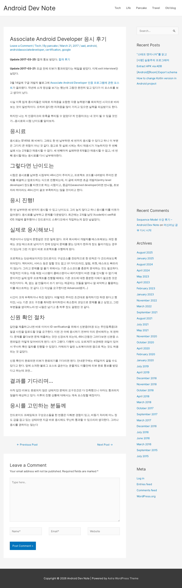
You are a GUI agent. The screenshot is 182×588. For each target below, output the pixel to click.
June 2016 (143, 438)
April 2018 (143, 396)
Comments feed (147, 490)
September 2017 (147, 414)
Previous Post (27, 444)
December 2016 (147, 426)
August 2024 (145, 264)
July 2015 (143, 456)
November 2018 (147, 384)
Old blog (170, 8)
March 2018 (144, 402)
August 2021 (144, 318)
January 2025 (145, 258)
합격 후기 (64, 59)
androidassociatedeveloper (27, 49)
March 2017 (144, 420)
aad (83, 45)
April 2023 (143, 282)
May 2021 (143, 330)
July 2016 (143, 432)
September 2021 (147, 312)
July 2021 (143, 324)
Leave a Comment (21, 45)
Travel (156, 8)
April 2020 (143, 348)
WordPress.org (146, 496)
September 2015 (147, 450)
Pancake (141, 8)
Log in (140, 478)
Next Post (105, 444)
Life (128, 8)
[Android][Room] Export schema (157, 72)
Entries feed (144, 484)
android (92, 45)
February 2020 (146, 354)
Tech (118, 8)
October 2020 (145, 342)
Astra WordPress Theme (123, 578)
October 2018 (145, 390)
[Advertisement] (157, 147)
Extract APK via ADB (149, 66)
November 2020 (147, 336)
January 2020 (145, 360)
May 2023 (143, 276)
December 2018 (147, 378)
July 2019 (143, 366)
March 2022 (144, 306)
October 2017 (145, 408)
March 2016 (144, 444)
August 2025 (145, 252)
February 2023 (146, 288)
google (66, 49)
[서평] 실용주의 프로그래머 (153, 60)
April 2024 (143, 270)
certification (53, 49)
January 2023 (145, 294)
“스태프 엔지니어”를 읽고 (152, 54)
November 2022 (147, 300)
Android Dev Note (29, 8)
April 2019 (143, 372)
